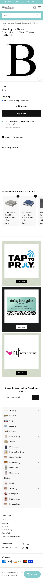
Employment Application (11, 536)
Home (4, 23)
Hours (4, 520)
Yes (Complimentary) (19, 100)
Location (5, 523)
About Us (5, 526)
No (5, 100)
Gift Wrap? (6, 97)
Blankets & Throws (24, 191)
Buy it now (21, 113)
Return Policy (6, 533)
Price (4, 86)
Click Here (21, 281)
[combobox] (21, 15)
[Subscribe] (35, 397)
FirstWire (13, 575)
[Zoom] (39, 78)
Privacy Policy (7, 530)
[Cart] (34, 7)
